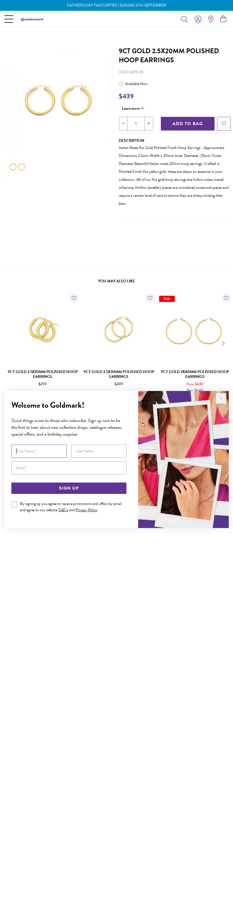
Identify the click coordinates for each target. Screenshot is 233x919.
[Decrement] (123, 123)
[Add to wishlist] (224, 124)
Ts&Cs (63, 510)
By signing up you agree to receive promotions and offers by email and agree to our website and (71, 507)
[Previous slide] (9, 342)
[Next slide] (223, 342)
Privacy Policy (86, 510)
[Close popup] (221, 398)
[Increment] (148, 123)
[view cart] (223, 19)
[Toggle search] (185, 19)
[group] (116, 5)
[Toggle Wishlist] (73, 298)
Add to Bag (187, 123)
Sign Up (69, 488)
